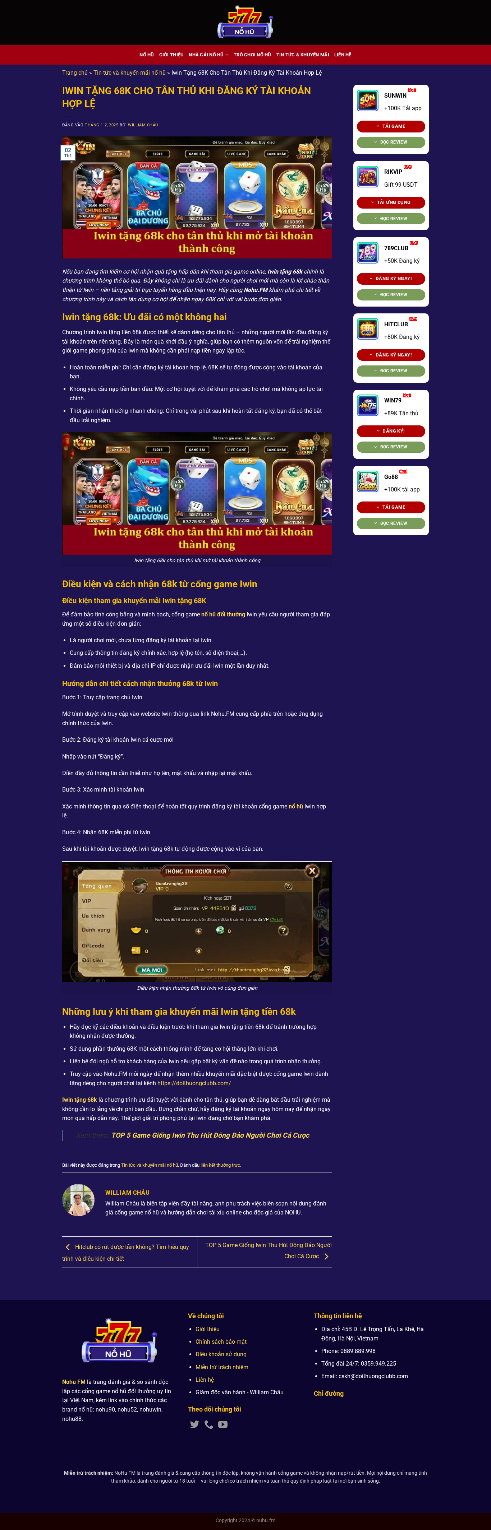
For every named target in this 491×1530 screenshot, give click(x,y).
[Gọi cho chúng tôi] (209, 1425)
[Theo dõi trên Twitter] (194, 1425)
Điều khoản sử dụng (221, 1354)
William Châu (143, 125)
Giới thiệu (171, 54)
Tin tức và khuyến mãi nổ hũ (129, 72)
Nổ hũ (146, 54)
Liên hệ (343, 54)
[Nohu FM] (246, 22)
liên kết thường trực (220, 1165)
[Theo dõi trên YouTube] (223, 1425)
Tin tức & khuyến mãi (302, 54)
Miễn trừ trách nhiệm (222, 1367)
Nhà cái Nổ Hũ (206, 54)
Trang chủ (75, 72)
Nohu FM (74, 1382)
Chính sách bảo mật (221, 1341)
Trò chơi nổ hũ (252, 54)
